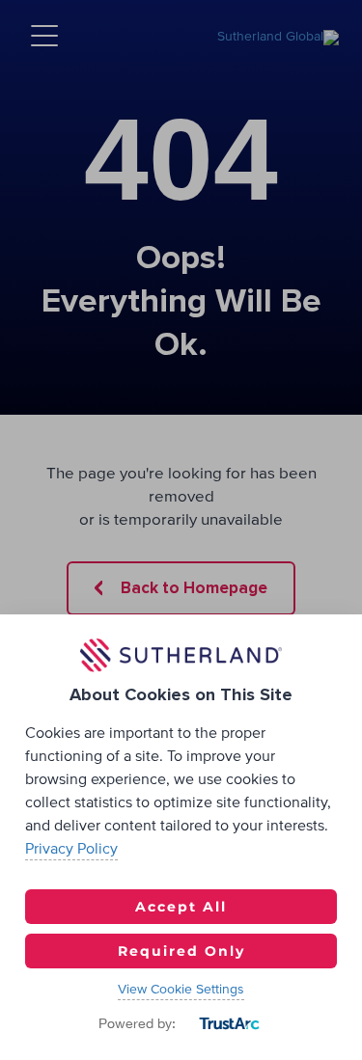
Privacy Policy (71, 848)
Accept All (181, 906)
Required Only (181, 951)
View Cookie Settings (181, 989)
